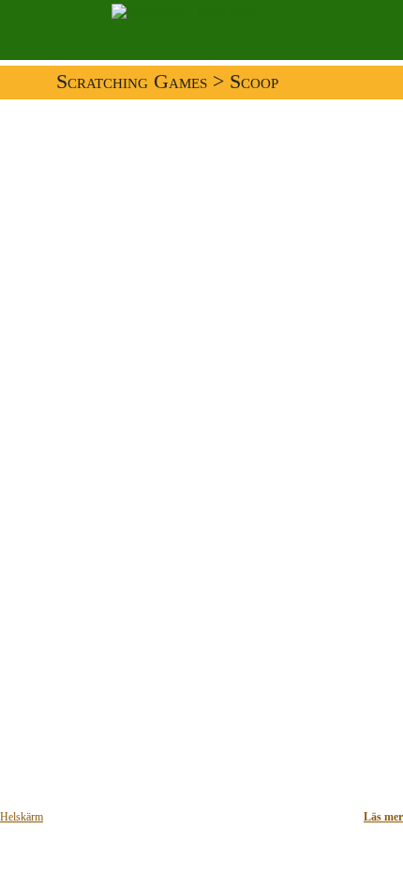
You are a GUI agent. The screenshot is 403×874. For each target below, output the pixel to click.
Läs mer (383, 816)
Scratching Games (131, 81)
